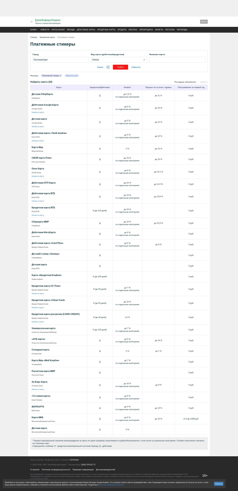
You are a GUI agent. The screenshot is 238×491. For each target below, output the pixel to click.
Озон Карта (38, 168)
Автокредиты (146, 30)
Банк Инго (36, 236)
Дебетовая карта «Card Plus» (47, 243)
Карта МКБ (37, 417)
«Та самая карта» (41, 396)
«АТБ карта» (38, 339)
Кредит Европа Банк (40, 247)
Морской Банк (37, 151)
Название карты (157, 54)
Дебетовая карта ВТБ (43, 193)
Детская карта (39, 119)
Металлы (170, 30)
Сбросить (136, 67)
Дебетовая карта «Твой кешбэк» (49, 133)
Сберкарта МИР (40, 222)
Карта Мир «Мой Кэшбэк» (45, 360)
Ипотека (133, 30)
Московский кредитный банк (43, 421)
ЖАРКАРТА (38, 406)
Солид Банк (36, 354)
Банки (33, 30)
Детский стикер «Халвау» (46, 254)
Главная (33, 37)
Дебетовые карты (86, 30)
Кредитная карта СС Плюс (46, 286)
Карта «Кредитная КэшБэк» (47, 275)
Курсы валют (58, 30)
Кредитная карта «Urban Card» (48, 300)
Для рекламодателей (105, 469)
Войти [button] (204, 22)
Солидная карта (40, 349)
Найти (122, 67)
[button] (31, 21)
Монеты (159, 30)
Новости (44, 30)
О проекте (35, 469)
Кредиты (122, 30)
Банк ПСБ (36, 137)
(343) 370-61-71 (88, 464)
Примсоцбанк (37, 279)
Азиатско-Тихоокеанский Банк (44, 332)
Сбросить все (72, 76)
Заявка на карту (38, 112)
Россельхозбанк (38, 162)
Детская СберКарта (42, 94)
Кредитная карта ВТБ (43, 207)
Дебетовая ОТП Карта (44, 183)
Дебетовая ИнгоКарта (44, 232)
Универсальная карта (43, 328)
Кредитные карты (106, 30)
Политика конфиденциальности (56, 469)
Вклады (71, 30)
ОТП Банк (36, 187)
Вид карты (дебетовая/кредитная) (107, 54)
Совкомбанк (37, 258)
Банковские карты (47, 37)
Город (36, 54)
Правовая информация (83, 469)
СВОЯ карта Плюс (42, 158)
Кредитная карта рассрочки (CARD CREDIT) (56, 314)
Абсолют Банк (38, 375)
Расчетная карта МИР (43, 371)
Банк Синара (37, 400)
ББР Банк (36, 411)
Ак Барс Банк (37, 386)
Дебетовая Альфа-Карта (45, 105)
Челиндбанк (37, 364)
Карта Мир (37, 147)
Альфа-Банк (37, 109)
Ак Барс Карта (39, 382)
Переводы (182, 30)
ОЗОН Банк (36, 173)
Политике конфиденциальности (111, 485)
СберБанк (36, 98)
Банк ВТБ (36, 197)
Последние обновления (185, 82)
